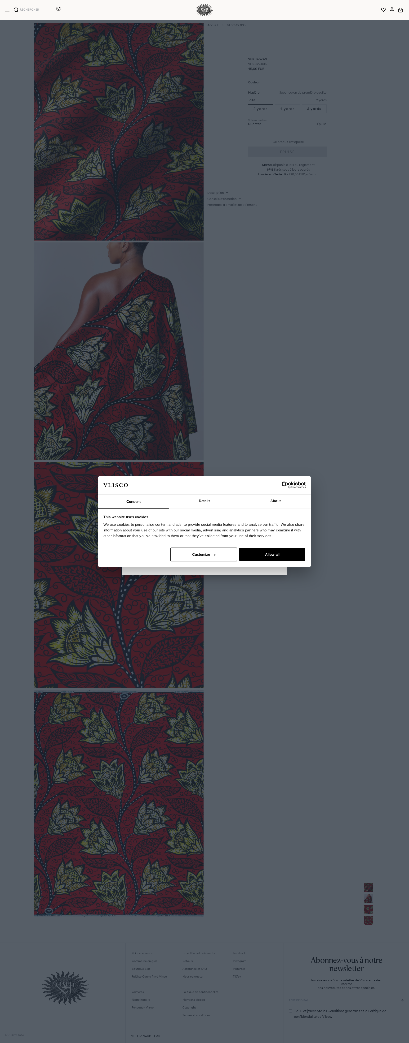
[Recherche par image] (58, 10)
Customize (201, 554)
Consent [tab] (133, 501)
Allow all (272, 554)
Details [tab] (204, 501)
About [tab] (275, 501)
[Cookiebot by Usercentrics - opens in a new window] (285, 485)
